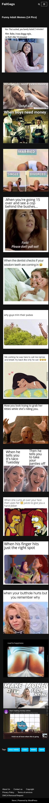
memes (33, 749)
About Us (6, 789)
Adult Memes (14, 749)
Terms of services (25, 792)
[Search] (39, 4)
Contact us (18, 789)
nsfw (42, 749)
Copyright (30, 789)
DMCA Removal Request (12, 795)
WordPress (32, 800)
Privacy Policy (8, 792)
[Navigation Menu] (44, 4)
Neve (14, 800)
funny (24, 749)
